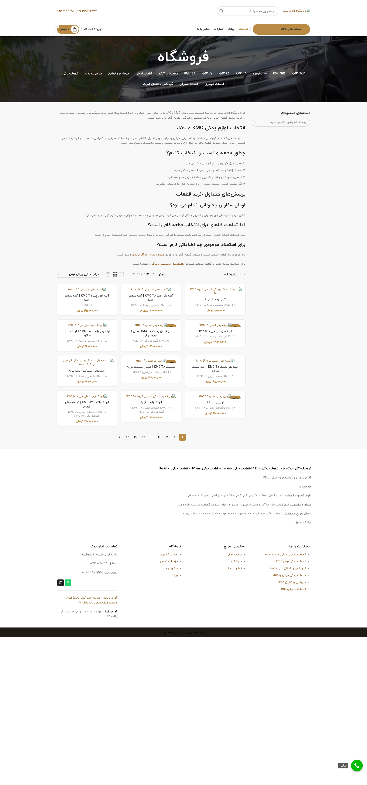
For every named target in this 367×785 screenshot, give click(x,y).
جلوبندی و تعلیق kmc (292, 582)
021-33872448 (87, 11)
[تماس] (357, 765)
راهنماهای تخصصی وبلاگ (168, 264)
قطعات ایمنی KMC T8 (145, 408)
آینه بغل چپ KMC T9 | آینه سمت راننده (87, 298)
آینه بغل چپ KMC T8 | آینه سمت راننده (151, 298)
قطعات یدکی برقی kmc (291, 561)
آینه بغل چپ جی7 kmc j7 (215, 331)
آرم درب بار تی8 (215, 300)
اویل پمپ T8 (215, 402)
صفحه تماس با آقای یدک (148, 255)
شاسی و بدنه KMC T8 (209, 305)
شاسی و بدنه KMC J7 (209, 337)
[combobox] (281, 122)
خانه (242, 275)
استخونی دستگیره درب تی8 (87, 371)
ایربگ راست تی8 (151, 402)
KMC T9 (87, 305)
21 (135, 437)
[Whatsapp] (68, 582)
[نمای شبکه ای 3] (115, 275)
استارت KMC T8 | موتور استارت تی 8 (151, 367)
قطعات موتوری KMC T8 (145, 372)
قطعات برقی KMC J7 (145, 341)
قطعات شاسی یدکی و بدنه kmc (285, 555)
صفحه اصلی (234, 555)
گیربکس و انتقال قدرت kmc (288, 568)
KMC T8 (230, 305)
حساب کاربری (169, 555)
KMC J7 (230, 337)
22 (127, 437)
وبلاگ (174, 575)
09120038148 (65, 11)
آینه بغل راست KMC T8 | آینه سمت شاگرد (87, 333)
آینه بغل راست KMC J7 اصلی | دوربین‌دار (151, 333)
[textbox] (288, 122)
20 (143, 437)
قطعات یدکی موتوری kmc (289, 575)
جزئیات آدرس (169, 561)
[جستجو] (221, 11)
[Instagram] (60, 582)
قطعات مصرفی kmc (293, 589)
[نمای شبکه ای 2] (122, 275)
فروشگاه (236, 561)
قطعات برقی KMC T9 (209, 376)
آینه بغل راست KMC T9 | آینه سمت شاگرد (215, 369)
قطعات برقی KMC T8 (151, 412)
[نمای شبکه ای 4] (108, 275)
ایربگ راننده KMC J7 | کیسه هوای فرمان (87, 404)
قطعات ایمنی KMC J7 (81, 412)
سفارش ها (171, 568)
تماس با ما (234, 568)
